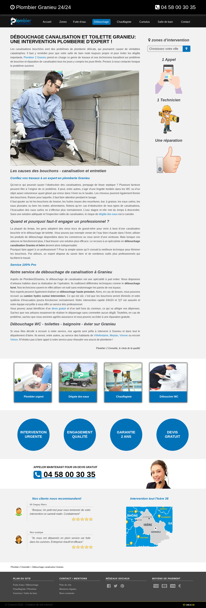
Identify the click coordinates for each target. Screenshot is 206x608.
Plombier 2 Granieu (35, 57)
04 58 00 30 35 (178, 7)
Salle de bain (30, 593)
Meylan (114, 335)
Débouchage (32, 585)
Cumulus (17, 593)
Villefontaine (101, 335)
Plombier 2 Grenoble (20, 567)
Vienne (124, 335)
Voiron (14, 339)
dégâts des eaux (108, 214)
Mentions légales (67, 589)
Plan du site (65, 585)
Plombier (32, 589)
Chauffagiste (19, 589)
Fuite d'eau (18, 585)
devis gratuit (59, 308)
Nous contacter (66, 593)
